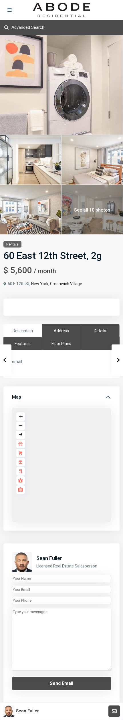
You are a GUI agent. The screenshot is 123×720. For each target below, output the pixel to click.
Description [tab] (23, 330)
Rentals (12, 244)
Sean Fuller (49, 558)
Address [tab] (61, 330)
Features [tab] (23, 343)
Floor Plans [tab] (61, 343)
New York (39, 283)
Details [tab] (100, 330)
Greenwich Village (66, 283)
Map (16, 397)
